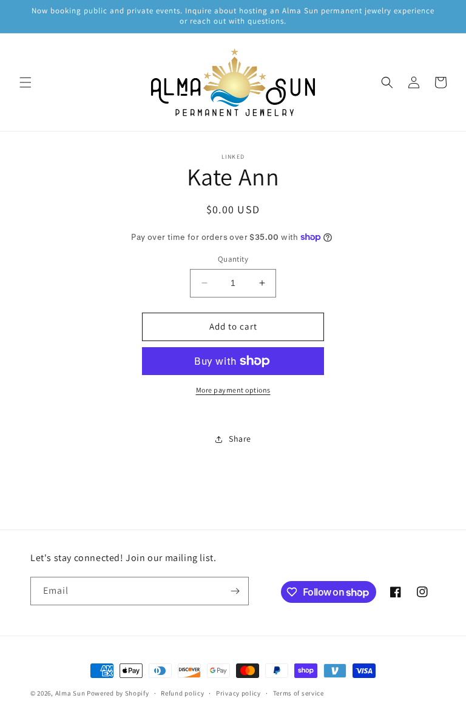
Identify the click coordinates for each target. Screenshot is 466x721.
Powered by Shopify (118, 693)
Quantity (233, 259)
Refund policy (182, 693)
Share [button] (240, 438)
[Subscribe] (234, 591)
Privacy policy (238, 693)
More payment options (233, 389)
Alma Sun (70, 693)
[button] (25, 82)
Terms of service (298, 693)
